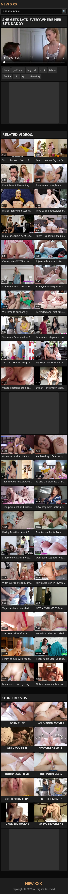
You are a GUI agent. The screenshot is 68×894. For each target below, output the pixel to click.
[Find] (64, 11)
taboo (52, 70)
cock (42, 70)
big (16, 76)
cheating (35, 76)
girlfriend (18, 70)
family (7, 76)
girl (24, 76)
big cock (31, 70)
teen (6, 70)
